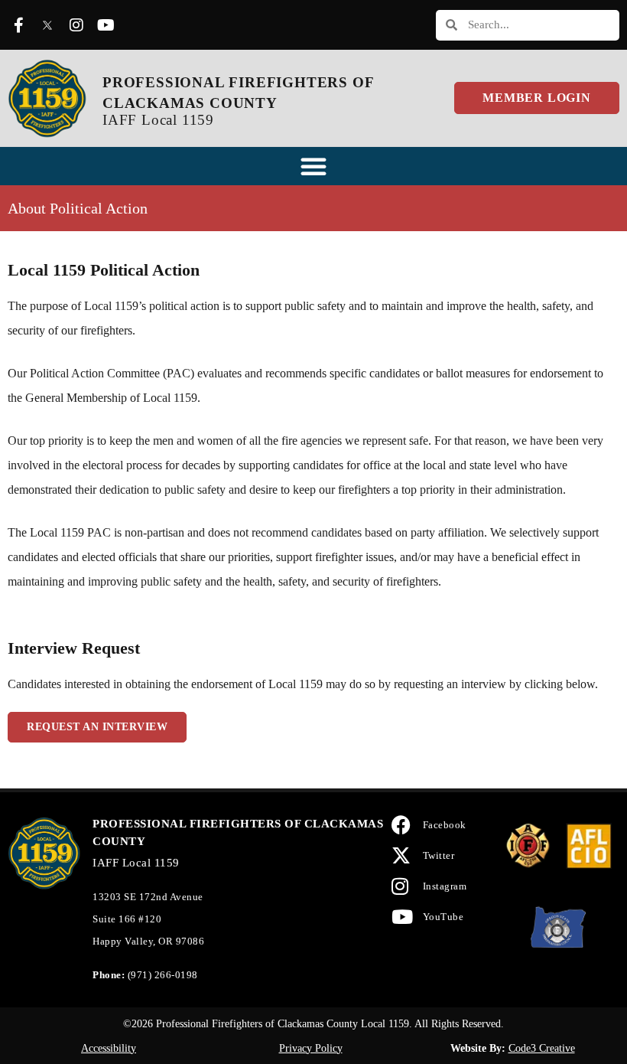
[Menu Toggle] (313, 166)
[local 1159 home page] (47, 98)
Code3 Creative (541, 1048)
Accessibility (108, 1048)
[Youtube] (105, 25)
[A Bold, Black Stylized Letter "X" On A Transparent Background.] (47, 25)
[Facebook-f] (18, 25)
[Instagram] (76, 25)
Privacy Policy (311, 1048)
